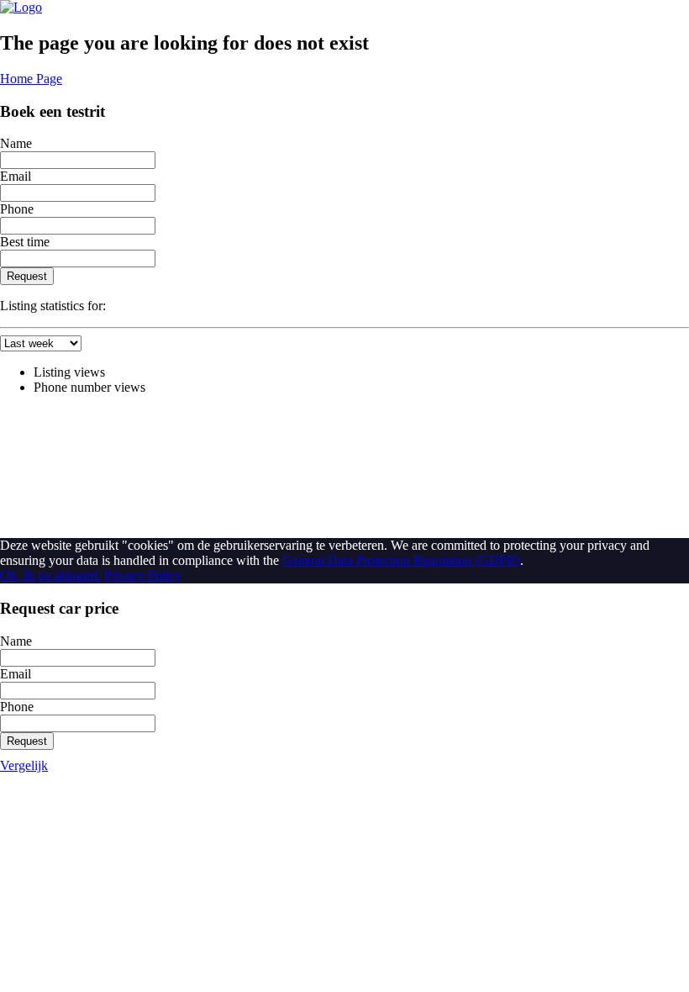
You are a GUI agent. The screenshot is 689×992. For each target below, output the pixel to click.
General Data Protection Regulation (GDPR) (401, 560)
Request (27, 276)
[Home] (21, 7)
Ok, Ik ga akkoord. (50, 575)
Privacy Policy (142, 575)
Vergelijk (24, 765)
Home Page (31, 78)
